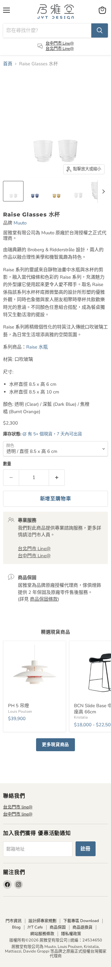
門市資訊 (14, 921)
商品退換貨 (82, 927)
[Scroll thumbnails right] (102, 191)
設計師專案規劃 (42, 921)
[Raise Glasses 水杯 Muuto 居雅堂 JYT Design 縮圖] (13, 191)
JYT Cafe (35, 927)
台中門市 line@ (17, 814)
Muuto (20, 223)
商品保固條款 (44, 599)
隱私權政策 (71, 934)
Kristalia (81, 717)
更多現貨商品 (55, 744)
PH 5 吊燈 (18, 706)
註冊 (85, 848)
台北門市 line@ (17, 807)
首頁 (7, 63)
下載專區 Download (81, 921)
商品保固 (58, 927)
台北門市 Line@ (60, 48)
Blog (16, 927)
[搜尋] (99, 30)
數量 (7, 464)
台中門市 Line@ (60, 43)
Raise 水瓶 (37, 347)
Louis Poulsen (20, 711)
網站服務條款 (42, 934)
